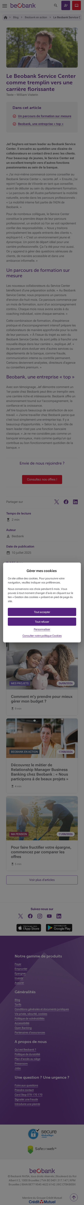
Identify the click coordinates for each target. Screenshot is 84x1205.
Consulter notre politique (42, 635)
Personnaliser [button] (42, 629)
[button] (42, 612)
